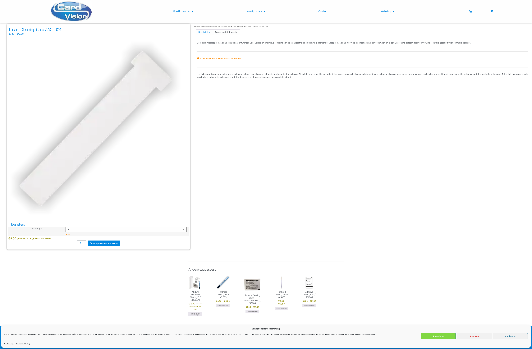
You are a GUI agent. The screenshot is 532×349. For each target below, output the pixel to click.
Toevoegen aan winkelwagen (104, 243)
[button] (492, 11)
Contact (323, 11)
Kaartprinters (254, 11)
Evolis (234, 26)
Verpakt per (37, 229)
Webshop (386, 11)
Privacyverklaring (23, 344)
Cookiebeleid (9, 344)
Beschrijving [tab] (204, 32)
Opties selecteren (223, 305)
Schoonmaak (226, 26)
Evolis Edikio (242, 26)
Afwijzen (474, 336)
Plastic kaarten (181, 11)
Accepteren (438, 336)
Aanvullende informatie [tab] (226, 32)
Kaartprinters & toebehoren (211, 26)
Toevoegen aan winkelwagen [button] (195, 314)
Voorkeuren (510, 336)
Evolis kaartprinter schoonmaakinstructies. (220, 58)
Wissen (68, 234)
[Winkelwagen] (471, 11)
